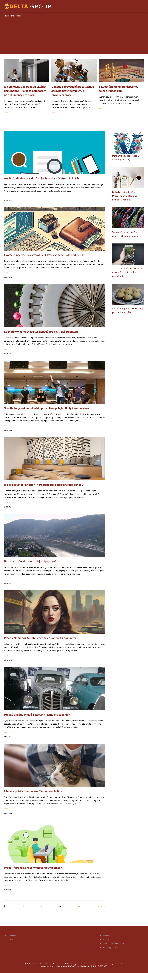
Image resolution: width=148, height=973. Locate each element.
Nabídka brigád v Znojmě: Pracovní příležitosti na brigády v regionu (126, 195)
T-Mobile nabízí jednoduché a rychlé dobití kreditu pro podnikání (127, 272)
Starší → (101, 906)
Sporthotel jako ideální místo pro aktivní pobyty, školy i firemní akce (46, 408)
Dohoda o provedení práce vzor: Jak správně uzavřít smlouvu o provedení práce (73, 91)
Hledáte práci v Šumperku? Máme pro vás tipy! (33, 791)
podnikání (102, 108)
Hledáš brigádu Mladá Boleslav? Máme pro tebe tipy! (37, 714)
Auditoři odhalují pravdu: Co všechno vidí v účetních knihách (41, 178)
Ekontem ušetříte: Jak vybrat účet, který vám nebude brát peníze (44, 255)
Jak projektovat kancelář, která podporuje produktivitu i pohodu (43, 485)
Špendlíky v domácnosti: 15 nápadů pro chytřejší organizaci (41, 332)
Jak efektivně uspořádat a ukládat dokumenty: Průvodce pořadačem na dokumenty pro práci (25, 91)
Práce (18, 15)
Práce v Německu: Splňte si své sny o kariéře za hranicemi (40, 638)
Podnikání (9, 15)
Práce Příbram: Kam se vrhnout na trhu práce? (33, 868)
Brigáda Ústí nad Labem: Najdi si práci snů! (30, 561)
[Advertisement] (74, 35)
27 (79, 906)
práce (6, 113)
